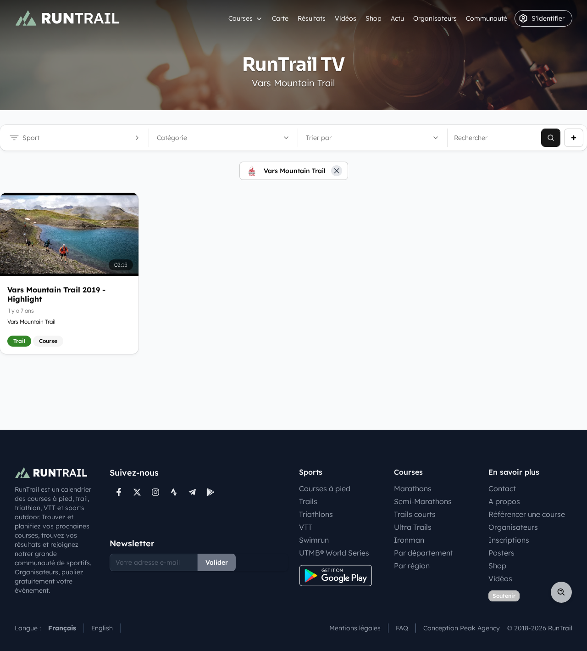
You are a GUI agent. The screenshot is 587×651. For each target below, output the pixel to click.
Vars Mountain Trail (31, 321)
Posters (501, 552)
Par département (423, 552)
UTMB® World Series (334, 552)
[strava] (174, 492)
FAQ (402, 628)
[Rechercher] (550, 138)
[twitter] (137, 492)
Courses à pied (324, 488)
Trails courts (415, 514)
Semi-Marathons (423, 501)
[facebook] (119, 492)
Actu (397, 18)
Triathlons (316, 514)
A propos (504, 501)
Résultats (312, 18)
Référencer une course (526, 514)
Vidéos (345, 18)
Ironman (409, 539)
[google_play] (210, 492)
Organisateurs (435, 18)
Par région (412, 565)
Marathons (413, 488)
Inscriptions (508, 539)
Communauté (486, 18)
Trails (308, 501)
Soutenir (504, 595)
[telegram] (192, 492)
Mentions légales (355, 628)
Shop (373, 18)
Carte (280, 18)
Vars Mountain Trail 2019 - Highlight (56, 294)
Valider (216, 562)
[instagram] (155, 492)
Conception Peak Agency (461, 628)
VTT (305, 527)
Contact (502, 488)
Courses (240, 18)
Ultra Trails (413, 527)
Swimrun (314, 539)
